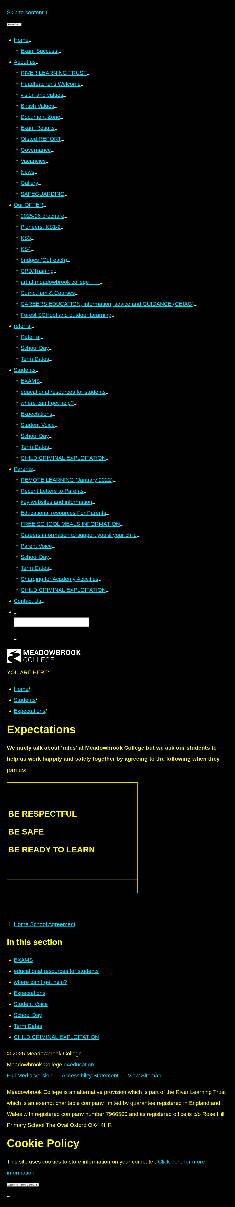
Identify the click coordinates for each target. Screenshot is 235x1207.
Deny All (33, 1184)
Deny (23, 1184)
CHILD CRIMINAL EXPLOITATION (56, 1037)
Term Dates (28, 1026)
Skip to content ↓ (27, 12)
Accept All (13, 1184)
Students (25, 700)
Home (21, 689)
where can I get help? (40, 982)
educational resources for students (56, 971)
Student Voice (31, 1004)
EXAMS (23, 960)
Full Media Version (29, 1075)
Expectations (29, 711)
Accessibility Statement (90, 1075)
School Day (28, 1015)
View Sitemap (144, 1075)
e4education (79, 1064)
